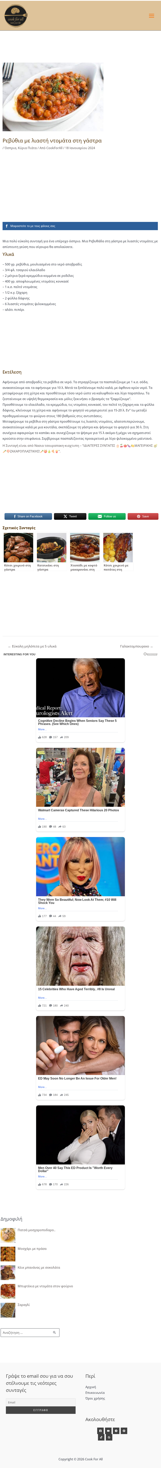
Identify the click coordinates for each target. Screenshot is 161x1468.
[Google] (109, 1437)
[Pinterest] (124, 1431)
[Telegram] (116, 1431)
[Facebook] (100, 1431)
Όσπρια (10, 148)
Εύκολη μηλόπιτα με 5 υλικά (32, 646)
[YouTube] (108, 1431)
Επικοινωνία (95, 1392)
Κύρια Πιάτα (27, 148)
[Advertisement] (80, 185)
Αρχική (90, 1387)
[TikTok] (101, 1437)
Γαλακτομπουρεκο (136, 646)
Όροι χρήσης (95, 1398)
